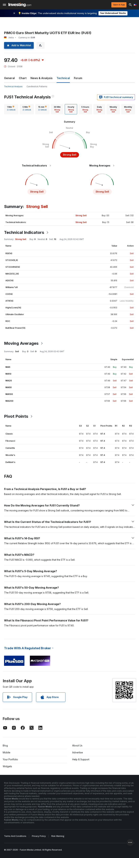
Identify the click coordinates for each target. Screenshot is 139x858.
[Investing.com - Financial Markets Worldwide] (19, 5)
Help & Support (80, 759)
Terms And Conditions (15, 836)
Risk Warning (57, 836)
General (9, 78)
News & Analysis (42, 78)
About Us (77, 745)
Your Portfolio (10, 759)
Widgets (7, 766)
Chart (22, 78)
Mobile (6, 752)
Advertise (77, 752)
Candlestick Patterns (37, 86)
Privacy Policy (39, 836)
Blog (5, 745)
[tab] (11, 109)
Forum (78, 78)
